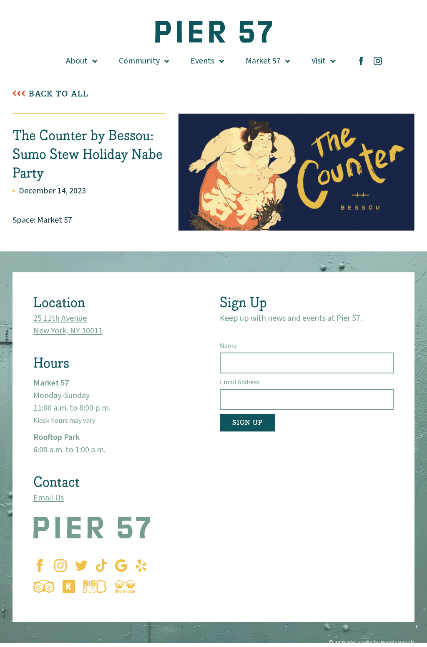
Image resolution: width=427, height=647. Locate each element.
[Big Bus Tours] (94, 586)
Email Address (240, 382)
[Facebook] (361, 61)
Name (228, 345)
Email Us (48, 498)
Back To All (58, 93)
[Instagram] (378, 61)
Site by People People (389, 643)
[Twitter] (81, 565)
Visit (318, 61)
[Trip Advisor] (43, 586)
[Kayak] (69, 586)
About (77, 61)
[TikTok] (101, 565)
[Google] (121, 565)
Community (139, 61)
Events (202, 61)
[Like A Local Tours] (125, 586)
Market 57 (263, 61)
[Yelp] (141, 565)
